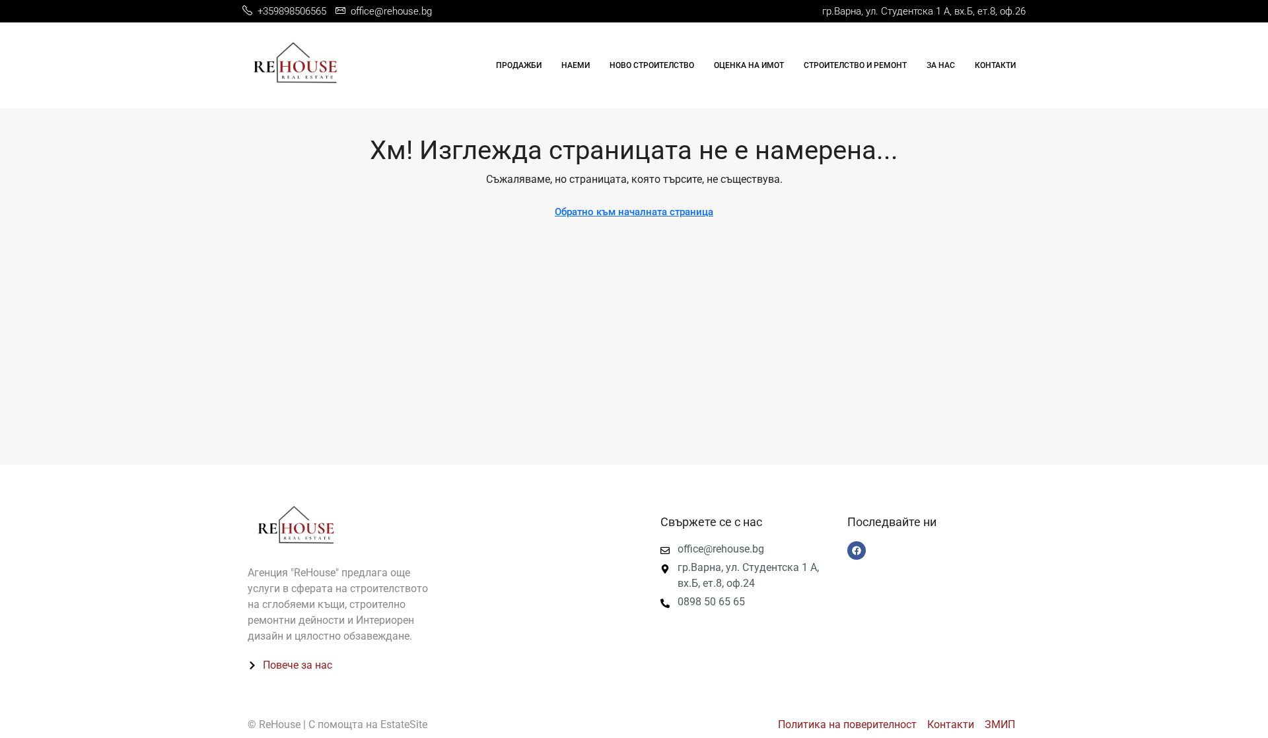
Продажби (519, 65)
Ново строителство (652, 65)
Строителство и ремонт (855, 65)
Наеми (575, 65)
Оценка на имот (749, 65)
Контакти (995, 65)
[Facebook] (856, 550)
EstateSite (403, 724)
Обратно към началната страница (634, 212)
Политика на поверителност (847, 724)
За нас (941, 65)
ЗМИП (1000, 724)
